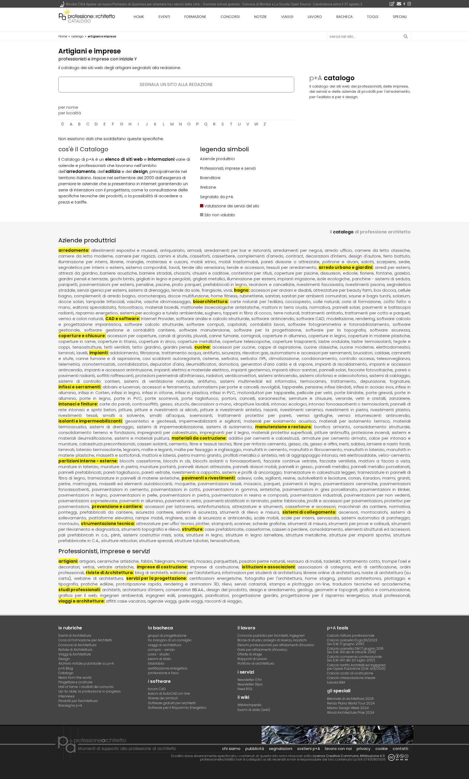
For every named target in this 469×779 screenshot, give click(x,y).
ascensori (348, 512)
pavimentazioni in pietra (184, 495)
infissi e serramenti (79, 387)
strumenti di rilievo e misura (249, 512)
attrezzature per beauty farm (342, 290)
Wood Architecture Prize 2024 (350, 712)
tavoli (174, 267)
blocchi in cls (176, 461)
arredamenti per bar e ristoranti (237, 250)
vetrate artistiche (115, 567)
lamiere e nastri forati (388, 444)
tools (372, 16)
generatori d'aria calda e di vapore (277, 364)
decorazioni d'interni (326, 256)
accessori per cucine (233, 347)
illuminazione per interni (82, 262)
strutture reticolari (119, 540)
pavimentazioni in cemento (120, 489)
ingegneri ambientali (121, 595)
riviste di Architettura (109, 572)
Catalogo (66, 673)
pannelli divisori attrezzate (204, 466)
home (139, 16)
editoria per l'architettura (195, 572)
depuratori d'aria (167, 364)
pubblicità (254, 748)
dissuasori (330, 273)
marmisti (185, 561)
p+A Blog (65, 668)
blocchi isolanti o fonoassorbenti (227, 461)
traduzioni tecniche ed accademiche (371, 584)
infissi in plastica (191, 392)
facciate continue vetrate (290, 461)
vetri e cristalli (371, 398)
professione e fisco (163, 673)
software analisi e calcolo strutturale (212, 318)
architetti (111, 590)
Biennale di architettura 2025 (350, 698)
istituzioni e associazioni (268, 567)
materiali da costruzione (199, 438)
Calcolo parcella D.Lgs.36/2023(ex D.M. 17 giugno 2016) (352, 642)
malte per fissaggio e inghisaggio (207, 449)
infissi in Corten (93, 392)
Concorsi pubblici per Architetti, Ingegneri (271, 635)
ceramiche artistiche (118, 561)
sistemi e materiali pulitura (142, 438)
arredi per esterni (392, 267)
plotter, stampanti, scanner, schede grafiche (241, 523)
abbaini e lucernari (121, 387)
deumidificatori (201, 364)
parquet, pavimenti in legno (292, 484)
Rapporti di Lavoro (252, 658)
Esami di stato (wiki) (253, 709)
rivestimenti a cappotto (196, 472)
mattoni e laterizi (159, 455)
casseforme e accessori (310, 506)
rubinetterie (251, 296)
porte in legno (95, 398)
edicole (350, 273)
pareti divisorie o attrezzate (290, 262)
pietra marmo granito (199, 455)
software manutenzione (204, 330)
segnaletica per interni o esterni (90, 267)
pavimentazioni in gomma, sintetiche (241, 489)
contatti (400, 748)
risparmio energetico (97, 313)
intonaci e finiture (77, 404)
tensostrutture (87, 347)
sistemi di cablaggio (389, 375)
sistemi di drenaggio (148, 290)
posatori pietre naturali (262, 561)
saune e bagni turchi (370, 296)
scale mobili (266, 518)
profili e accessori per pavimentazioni (344, 501)
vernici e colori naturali (80, 318)
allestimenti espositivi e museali (124, 250)
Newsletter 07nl (249, 679)
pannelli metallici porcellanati (380, 466)
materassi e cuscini (167, 262)
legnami (131, 449)
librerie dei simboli (163, 698)
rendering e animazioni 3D (191, 584)
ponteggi (67, 512)
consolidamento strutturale (381, 427)
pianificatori (217, 595)
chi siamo (231, 748)
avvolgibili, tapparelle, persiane (291, 387)
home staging (320, 578)
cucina (202, 347)
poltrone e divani (340, 262)
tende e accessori (245, 267)
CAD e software (122, 318)
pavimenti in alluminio (141, 501)
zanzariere (399, 398)
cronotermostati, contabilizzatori (115, 364)
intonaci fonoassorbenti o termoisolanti (348, 404)
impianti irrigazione (296, 279)
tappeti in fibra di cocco (247, 313)
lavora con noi (338, 748)
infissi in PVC (222, 392)
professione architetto (87, 16)
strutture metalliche (306, 535)
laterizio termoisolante (98, 449)
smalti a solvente (123, 415)
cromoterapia (152, 296)
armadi (194, 250)
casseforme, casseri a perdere (277, 529)
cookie (381, 748)
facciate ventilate (337, 461)
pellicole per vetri (314, 392)
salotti (367, 262)
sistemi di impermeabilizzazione (170, 427)
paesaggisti (190, 595)
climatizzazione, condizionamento (303, 358)
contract (294, 256)
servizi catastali (250, 584)
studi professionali (79, 590)
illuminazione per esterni (251, 279)
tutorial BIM (336, 682)
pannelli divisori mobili (255, 466)
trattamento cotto (361, 561)
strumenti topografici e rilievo (150, 529)
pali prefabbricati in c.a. (83, 535)
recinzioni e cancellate (271, 284)
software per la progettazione (267, 330)
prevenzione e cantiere (117, 506)
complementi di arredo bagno (104, 296)
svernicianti (201, 415)
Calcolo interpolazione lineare (351, 677)
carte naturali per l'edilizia (256, 301)
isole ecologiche (333, 279)
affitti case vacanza (125, 601)
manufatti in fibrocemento (315, 449)
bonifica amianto (332, 427)
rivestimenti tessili (77, 415)
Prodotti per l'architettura (78, 700)
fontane (384, 273)
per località (69, 113)
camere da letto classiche (382, 250)
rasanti (270, 410)
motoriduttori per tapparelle (266, 392)
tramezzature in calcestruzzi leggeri (319, 472)
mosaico (252, 484)
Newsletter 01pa (249, 684)
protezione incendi (370, 432)
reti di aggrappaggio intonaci (308, 455)
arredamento (73, 250)
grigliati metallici (209, 279)
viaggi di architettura (164, 645)
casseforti (200, 256)
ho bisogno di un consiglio (170, 640)
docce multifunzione (188, 296)
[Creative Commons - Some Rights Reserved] (398, 757)
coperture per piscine (296, 273)
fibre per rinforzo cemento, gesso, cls (270, 444)
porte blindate (348, 392)
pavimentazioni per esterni (107, 284)
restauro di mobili (304, 561)
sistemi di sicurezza (196, 512)
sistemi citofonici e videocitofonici (333, 375)
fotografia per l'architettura (273, 578)
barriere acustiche (118, 273)
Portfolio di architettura (255, 663)
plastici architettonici (359, 578)
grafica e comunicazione (385, 590)
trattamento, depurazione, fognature (370, 381)
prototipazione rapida (138, 584)
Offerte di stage (249, 654)
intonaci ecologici (289, 404)
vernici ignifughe (314, 415)
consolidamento (326, 529)
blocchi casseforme (140, 461)
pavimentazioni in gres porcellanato (320, 489)
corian (354, 478)
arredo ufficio (338, 250)
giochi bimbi (122, 279)
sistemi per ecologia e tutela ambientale (161, 313)
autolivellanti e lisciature (321, 478)
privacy (363, 748)
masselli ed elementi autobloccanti (135, 484)
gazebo (402, 273)
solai (178, 535)
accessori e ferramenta (166, 387)
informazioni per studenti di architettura (262, 572)
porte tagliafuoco (200, 398)
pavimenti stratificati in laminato (236, 501)
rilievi (227, 584)
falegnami (164, 561)
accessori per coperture (131, 336)
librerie (116, 262)
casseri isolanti (152, 444)
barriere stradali (155, 273)
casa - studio (159, 654)
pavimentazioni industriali (316, 495)
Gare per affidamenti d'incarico (262, 649)
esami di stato (159, 658)
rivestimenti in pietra (346, 410)
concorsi (230, 16)
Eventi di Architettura (74, 635)
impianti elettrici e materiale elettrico (191, 370)
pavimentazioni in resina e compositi (250, 495)
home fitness (224, 296)
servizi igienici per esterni (101, 290)
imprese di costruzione (162, 567)
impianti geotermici (250, 370)
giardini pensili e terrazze (83, 279)
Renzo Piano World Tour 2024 (351, 703)
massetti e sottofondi (118, 455)
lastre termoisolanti (371, 341)
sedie (404, 262)
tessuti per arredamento (291, 267)
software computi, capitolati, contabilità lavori (235, 324)
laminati (66, 353)
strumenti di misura (307, 523)
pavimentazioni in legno (82, 495)
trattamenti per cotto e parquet (377, 313)
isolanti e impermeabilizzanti (90, 421)
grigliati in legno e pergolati (163, 279)
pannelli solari (346, 307)
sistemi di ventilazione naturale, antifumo (170, 381)
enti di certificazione (375, 567)
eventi (164, 16)
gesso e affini (323, 444)
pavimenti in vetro (183, 501)
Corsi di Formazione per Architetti (85, 640)
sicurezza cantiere (154, 512)
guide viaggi (190, 601)
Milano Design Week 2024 (348, 708)
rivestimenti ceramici (301, 410)
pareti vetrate (156, 472)
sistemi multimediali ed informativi (258, 381)
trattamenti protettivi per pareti (254, 415)
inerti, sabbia (352, 444)
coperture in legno (327, 336)
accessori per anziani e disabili (281, 290)
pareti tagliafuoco (121, 472)
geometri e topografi (336, 590)
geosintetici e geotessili (150, 421)
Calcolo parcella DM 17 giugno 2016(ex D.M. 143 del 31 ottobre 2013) (355, 650)
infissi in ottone (157, 392)
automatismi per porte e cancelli (225, 387)
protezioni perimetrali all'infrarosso (169, 375)
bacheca (344, 16)
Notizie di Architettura (75, 649)
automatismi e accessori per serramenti (310, 353)
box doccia (385, 290)
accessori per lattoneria (169, 506)
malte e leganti (156, 449)
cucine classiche (320, 347)
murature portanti (158, 466)
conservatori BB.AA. (185, 590)
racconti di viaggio (223, 601)
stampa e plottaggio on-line (299, 584)
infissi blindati (338, 387)
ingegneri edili (160, 595)
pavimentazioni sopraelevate (88, 501)
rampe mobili (149, 518)
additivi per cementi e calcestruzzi (264, 438)
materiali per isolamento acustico (280, 421)
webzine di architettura (98, 578)
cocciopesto (298, 301)
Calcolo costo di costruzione (350, 673)
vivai (227, 290)
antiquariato (172, 250)
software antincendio (272, 318)
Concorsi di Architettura (77, 645)
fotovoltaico (130, 307)
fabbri (147, 561)
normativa (319, 307)
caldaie (382, 353)
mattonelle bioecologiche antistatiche (220, 307)
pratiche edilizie (97, 584)
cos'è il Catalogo (83, 149)
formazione (195, 16)
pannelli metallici (332, 466)
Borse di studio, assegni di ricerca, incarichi (272, 640)
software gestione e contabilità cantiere (129, 330)
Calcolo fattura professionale (351, 635)
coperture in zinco (157, 341)
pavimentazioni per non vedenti (377, 495)
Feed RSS (244, 689)
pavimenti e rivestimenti (208, 478)
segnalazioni (280, 748)
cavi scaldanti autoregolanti (171, 358)
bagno (241, 290)
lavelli (82, 353)
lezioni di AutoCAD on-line (169, 693)
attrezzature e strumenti (257, 506)
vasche (134, 301)
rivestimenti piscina (365, 284)
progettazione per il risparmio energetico (325, 595)
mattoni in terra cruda (284, 307)
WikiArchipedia (249, 705)
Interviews (66, 696)
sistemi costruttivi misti (147, 535)
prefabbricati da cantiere (106, 512)
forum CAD (157, 689)
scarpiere (386, 262)
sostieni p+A (308, 748)
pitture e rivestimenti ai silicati (166, 410)
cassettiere (223, 256)
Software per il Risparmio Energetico (177, 707)
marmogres (85, 484)
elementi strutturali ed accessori (377, 529)
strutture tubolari (191, 540)
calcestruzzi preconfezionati (107, 444)
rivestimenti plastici (390, 410)
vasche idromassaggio (167, 301)
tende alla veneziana (203, 267)
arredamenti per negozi (297, 250)
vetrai (88, 567)
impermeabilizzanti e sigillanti (209, 421)
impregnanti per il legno (224, 432)
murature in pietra (119, 466)
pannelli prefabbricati (79, 472)
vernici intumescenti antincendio (374, 415)
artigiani (67, 561)
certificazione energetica (167, 668)
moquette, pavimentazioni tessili (208, 484)
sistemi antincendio (277, 375)
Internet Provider (157, 318)
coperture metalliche (199, 341)
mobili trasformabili (238, 262)
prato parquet (186, 284)
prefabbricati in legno (225, 284)
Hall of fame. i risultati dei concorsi (85, 686)
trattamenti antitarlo (322, 313)
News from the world (74, 677)
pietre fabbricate (288, 501)
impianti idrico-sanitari (294, 370)
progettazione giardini (255, 595)
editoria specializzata (94, 307)
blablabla (156, 663)
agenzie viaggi (161, 601)
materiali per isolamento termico (354, 421)
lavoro (315, 16)
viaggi (287, 16)
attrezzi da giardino (78, 273)
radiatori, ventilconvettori (231, 375)
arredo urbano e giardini (345, 267)
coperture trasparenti (294, 341)
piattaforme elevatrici (111, 518)
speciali (400, 16)
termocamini (313, 381)
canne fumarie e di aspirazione (108, 358)
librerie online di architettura (331, 572)
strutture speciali (156, 540)
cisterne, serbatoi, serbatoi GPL (234, 358)
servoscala (328, 518)
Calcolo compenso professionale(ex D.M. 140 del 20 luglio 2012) (354, 658)
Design (64, 658)
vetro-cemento (394, 455)
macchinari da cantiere (362, 506)
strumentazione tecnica (107, 523)
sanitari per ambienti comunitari (314, 296)
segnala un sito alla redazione (176, 84)
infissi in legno (126, 392)
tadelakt (332, 561)
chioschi (182, 273)
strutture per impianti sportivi (359, 535)
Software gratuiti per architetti (172, 703)
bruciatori (362, 353)
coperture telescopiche (246, 341)
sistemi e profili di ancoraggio (252, 472)
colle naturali (326, 301)
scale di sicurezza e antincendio (218, 518)
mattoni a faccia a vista (384, 461)
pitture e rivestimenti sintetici (230, 410)
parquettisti (225, 561)
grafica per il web (77, 595)
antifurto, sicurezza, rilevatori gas (235, 353)
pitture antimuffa (332, 432)
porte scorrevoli (161, 398)
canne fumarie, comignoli (234, 336)
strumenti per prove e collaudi (358, 523)
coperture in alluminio (284, 336)
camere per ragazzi (135, 256)
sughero (213, 313)
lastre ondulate (333, 341)
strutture (192, 529)
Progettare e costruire (75, 682)
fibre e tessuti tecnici (210, 444)
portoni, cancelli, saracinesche (253, 398)
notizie (260, 16)
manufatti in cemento (265, 449)
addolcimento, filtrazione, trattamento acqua (155, 353)
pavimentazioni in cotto (175, 489)
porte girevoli (379, 392)
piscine (163, 284)
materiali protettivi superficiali (282, 432)
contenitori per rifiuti (251, 273)
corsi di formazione (361, 301)
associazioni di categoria (324, 567)
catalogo (79, 21)
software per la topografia (336, 330)
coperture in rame (76, 341)
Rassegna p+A (70, 705)
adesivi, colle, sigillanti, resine (266, 478)
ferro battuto (396, 256)
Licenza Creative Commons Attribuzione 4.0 (349, 756)
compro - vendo (161, 649)
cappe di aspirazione (279, 347)
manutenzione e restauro (283, 427)
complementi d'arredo (260, 256)
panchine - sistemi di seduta (381, 279)
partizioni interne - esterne (87, 461)
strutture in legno (204, 535)
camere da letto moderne (85, 256)
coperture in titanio (117, 341)
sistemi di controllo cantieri (88, 381)
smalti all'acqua (167, 415)
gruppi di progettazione (167, 635)
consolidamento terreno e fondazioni (96, 432)
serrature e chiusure (310, 398)
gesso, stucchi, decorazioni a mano (195, 404)
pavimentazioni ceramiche (350, 484)
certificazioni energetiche (215, 578)
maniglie (135, 262)
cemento (178, 444)
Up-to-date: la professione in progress (89, 691)
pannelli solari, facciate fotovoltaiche (356, 370)
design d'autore (364, 256)
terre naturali (286, 313)
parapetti (67, 284)
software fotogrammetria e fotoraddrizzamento (338, 324)
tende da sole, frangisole (196, 290)
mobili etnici (203, 262)
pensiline (145, 284)
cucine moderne (356, 347)
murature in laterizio (78, 466)
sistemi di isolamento (229, 427)
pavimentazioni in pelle (133, 495)
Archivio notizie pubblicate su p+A (86, 663)
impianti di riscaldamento (341, 364)
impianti (98, 353)
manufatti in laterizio (364, 449)
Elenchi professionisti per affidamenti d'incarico (275, 645)
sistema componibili (146, 267)
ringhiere (174, 518)
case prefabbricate (224, 529)
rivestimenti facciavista (320, 284)
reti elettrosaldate (358, 455)
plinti (115, 535)
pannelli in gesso (296, 466)
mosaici (204, 561)
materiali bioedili (162, 307)
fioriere (367, 273)
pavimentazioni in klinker (385, 489)
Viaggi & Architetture (74, 654)
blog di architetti (151, 572)
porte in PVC (128, 398)
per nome (68, 107)
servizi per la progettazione (156, 578)
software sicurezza (390, 330)
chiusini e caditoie (210, 273)
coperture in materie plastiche (379, 336)
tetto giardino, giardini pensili (162, 347)
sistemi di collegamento (308, 512)
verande (343, 398)
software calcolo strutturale (153, 324)
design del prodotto (226, 590)
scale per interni (298, 518)
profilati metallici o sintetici (250, 455)
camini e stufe (172, 256)
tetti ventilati (117, 347)
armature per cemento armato (334, 438)
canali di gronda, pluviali (183, 336)
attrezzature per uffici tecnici (165, 523)
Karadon (371, 478)
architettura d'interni (142, 590)
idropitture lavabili (251, 404)
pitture (125, 410)
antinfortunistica (213, 506)
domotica (228, 364)
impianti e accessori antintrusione (118, 370)
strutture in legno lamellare (254, 535)
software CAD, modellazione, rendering (335, 318)
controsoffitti (145, 404)
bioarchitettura (210, 301)
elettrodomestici (393, 347)
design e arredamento (272, 590)
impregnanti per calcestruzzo (167, 432)
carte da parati (114, 404)
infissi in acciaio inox (373, 387)
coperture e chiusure (81, 336)
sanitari (272, 296)
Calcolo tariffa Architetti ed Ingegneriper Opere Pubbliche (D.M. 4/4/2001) (356, 667)
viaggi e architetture (81, 601)
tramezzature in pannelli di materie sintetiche (133, 478)
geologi (304, 590)
